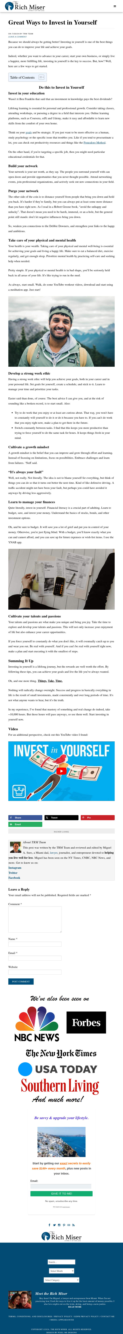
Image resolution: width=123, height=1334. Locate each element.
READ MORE (75, 1306)
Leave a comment (17, 37)
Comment (15, 904)
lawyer (53, 852)
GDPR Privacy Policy (86, 1316)
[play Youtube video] (61, 771)
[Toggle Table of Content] (39, 77)
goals (29, 132)
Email (12, 953)
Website (13, 967)
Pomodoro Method (94, 142)
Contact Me (108, 1316)
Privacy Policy (63, 1316)
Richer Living (61, 832)
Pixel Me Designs (67, 1332)
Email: (34, 1181)
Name (12, 939)
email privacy (66, 1207)
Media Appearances (62, 1319)
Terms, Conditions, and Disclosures (30, 1316)
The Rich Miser (25, 6)
